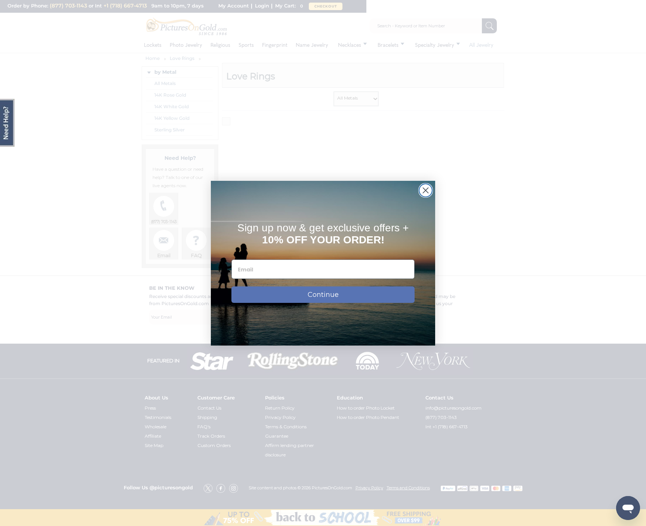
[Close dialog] (425, 190)
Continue (323, 295)
